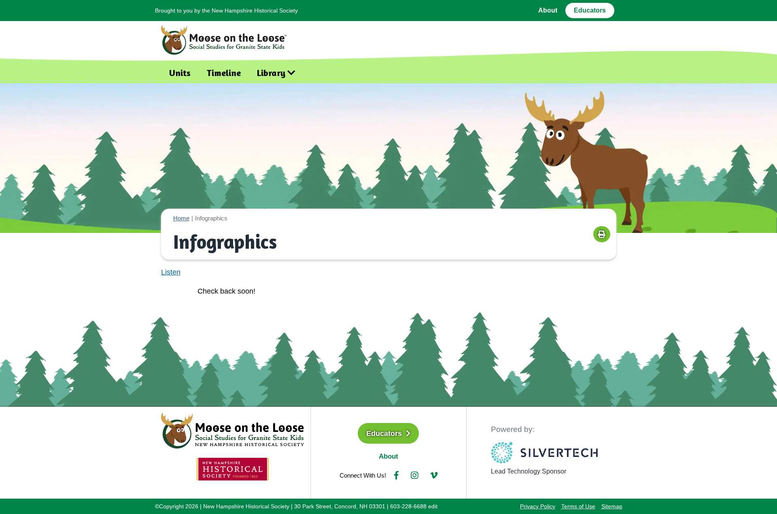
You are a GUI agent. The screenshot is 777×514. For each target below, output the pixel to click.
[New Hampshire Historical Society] (233, 469)
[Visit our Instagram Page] (414, 475)
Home (181, 218)
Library (271, 73)
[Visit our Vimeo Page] (433, 475)
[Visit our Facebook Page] (396, 475)
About (547, 10)
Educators (590, 10)
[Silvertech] (544, 452)
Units (180, 73)
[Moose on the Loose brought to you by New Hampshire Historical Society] (228, 38)
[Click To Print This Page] (601, 234)
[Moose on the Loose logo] (232, 430)
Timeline (224, 73)
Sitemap (611, 506)
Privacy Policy (537, 506)
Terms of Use (578, 506)
